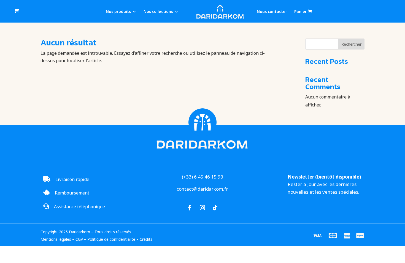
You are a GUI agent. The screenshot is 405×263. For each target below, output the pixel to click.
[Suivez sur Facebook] (190, 207)
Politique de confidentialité (111, 239)
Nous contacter (272, 12)
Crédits (146, 239)
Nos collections (158, 12)
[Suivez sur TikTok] (215, 207)
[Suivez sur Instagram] (202, 207)
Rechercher (351, 44)
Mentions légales (55, 239)
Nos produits (118, 12)
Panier (300, 11)
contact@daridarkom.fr (202, 189)
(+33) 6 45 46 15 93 (202, 177)
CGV (79, 239)
